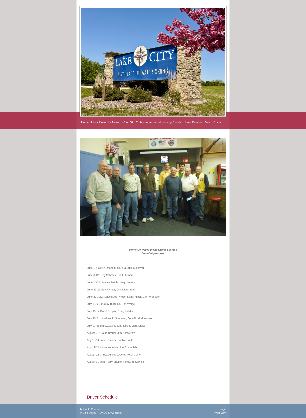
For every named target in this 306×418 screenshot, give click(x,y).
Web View (220, 412)
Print (86, 409)
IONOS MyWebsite (110, 412)
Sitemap (96, 409)
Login (223, 409)
